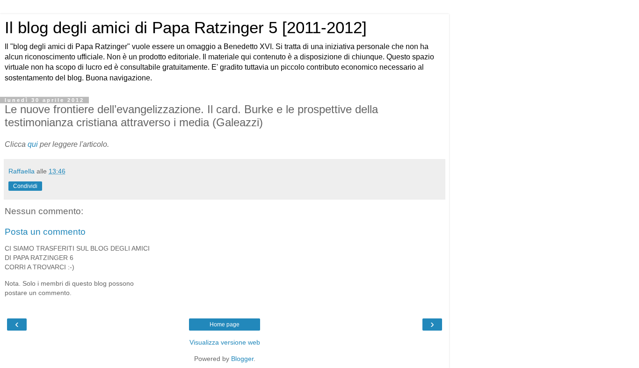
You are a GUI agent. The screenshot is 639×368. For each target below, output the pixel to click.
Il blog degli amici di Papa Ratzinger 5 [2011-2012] (186, 27)
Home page (225, 324)
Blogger (242, 358)
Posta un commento (45, 232)
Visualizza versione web (224, 342)
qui (34, 144)
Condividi (25, 186)
